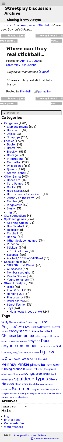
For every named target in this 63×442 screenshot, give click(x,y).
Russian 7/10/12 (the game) (39, 369)
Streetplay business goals (41, 384)
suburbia (6, 389)
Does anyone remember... (25, 343)
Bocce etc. (14, 180)
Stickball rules (19, 251)
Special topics (13, 262)
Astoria (4, 331)
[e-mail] (44, 72)
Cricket (11, 187)
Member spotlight (18, 272)
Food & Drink (15, 290)
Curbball (12, 233)
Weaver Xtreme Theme (47, 438)
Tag (9, 212)
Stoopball (13, 254)
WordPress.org (13, 427)
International (15, 158)
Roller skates (15, 301)
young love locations (18, 397)
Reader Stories (16, 276)
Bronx (11, 148)
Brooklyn (13, 151)
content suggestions (17, 341)
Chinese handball (40, 331)
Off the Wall (40, 359)
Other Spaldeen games (22, 240)
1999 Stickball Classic (21, 265)
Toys (10, 308)
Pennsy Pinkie (15, 364)
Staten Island (16, 173)
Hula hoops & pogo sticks (26, 311)
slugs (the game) (16, 374)
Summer (21, 388)
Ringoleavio (14, 205)
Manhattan (14, 162)
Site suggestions (15, 215)
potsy (56, 365)
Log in (8, 416)
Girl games (11, 123)
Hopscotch (14, 130)
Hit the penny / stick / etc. (24, 194)
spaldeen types (31, 379)
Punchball (13, 244)
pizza (49, 365)
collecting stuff (43, 336)
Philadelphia (15, 165)
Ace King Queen (17, 222)
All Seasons (14, 269)
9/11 (21, 327)
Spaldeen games (25, 25)
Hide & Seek (15, 190)
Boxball (12, 229)
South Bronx (43, 373)
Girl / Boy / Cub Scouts (19, 352)
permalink (44, 91)
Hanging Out (15, 293)
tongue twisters (40, 389)
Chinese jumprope (17, 336)
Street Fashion (16, 304)
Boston (11, 144)
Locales (9, 141)
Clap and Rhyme (17, 126)
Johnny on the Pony (20, 198)
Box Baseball (15, 226)
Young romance (17, 279)
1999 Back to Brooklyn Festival (42, 327)
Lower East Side (22, 359)
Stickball (44, 25)
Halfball (12, 237)
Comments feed (15, 423)
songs (29, 373)
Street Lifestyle (14, 283)
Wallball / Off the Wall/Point (25, 258)
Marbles (12, 201)
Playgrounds (15, 297)
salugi (4, 374)
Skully (11, 208)
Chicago (12, 155)
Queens (12, 169)
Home (7, 25)
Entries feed (12, 419)
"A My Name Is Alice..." (14, 322)
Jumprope (13, 137)
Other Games (12, 176)
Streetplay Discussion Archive (29, 435)
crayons (33, 341)
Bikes (10, 287)
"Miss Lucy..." (33, 322)
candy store (18, 331)
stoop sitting (22, 384)
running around (11, 369)
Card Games (15, 183)
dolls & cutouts (48, 346)
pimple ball (38, 365)
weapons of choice (46, 393)
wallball (13, 393)
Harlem (35, 353)
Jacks (11, 134)
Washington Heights (27, 393)
